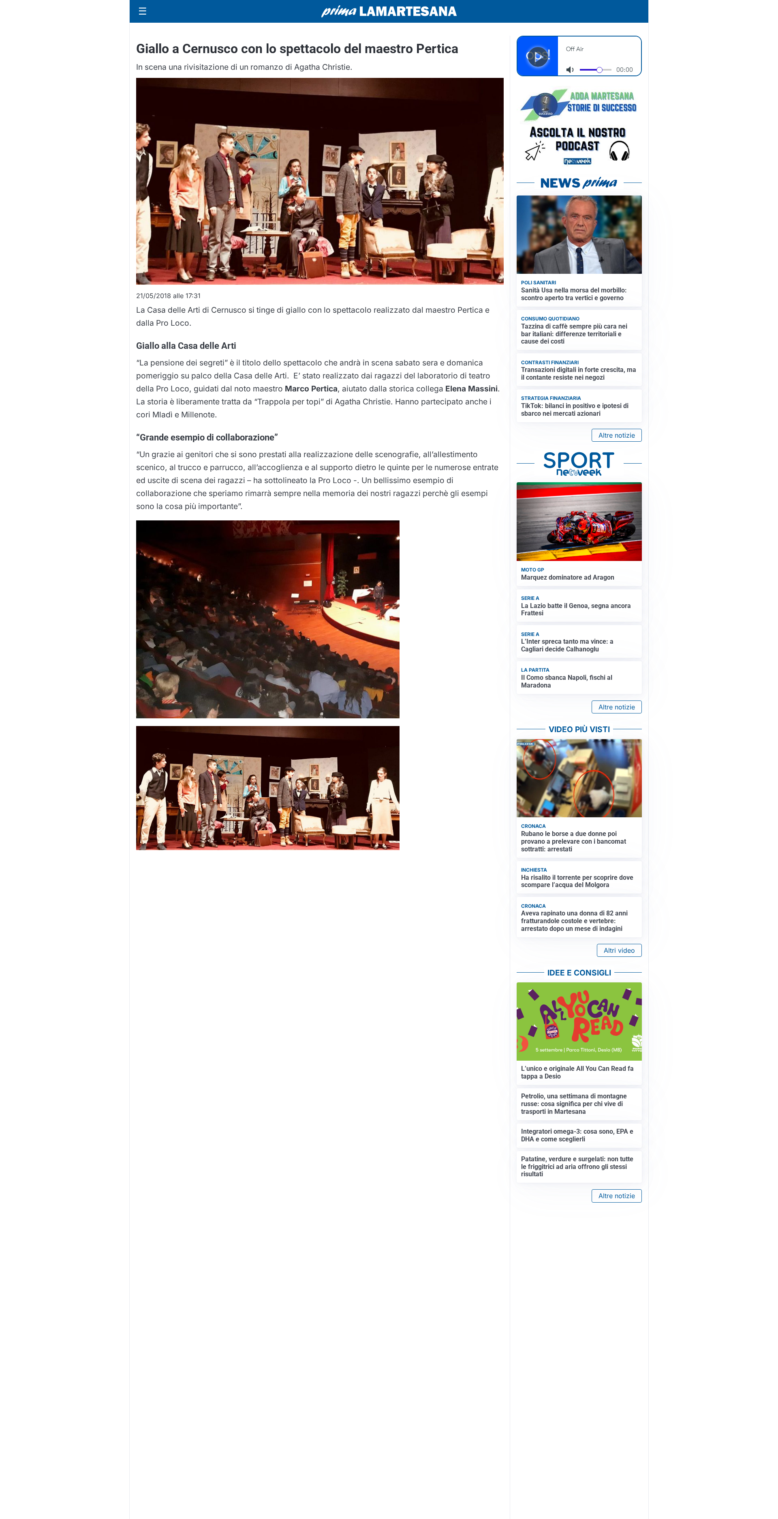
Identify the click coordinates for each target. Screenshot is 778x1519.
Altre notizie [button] (616, 435)
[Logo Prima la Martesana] (388, 11)
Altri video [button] (619, 950)
